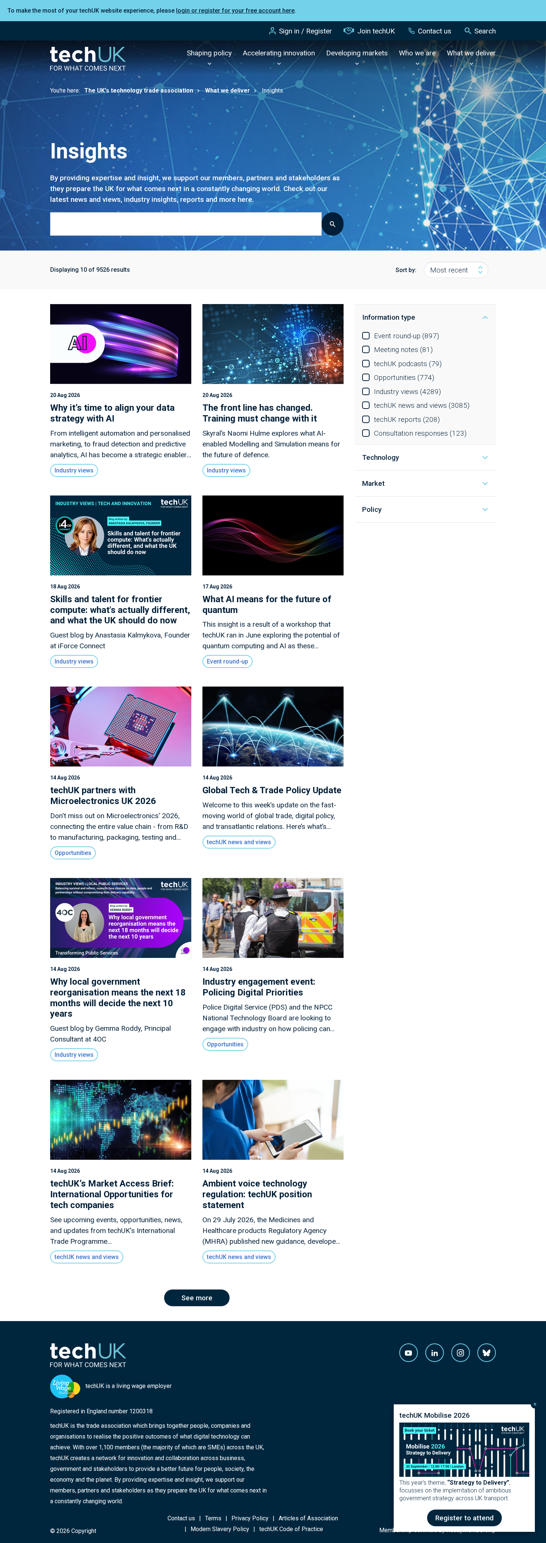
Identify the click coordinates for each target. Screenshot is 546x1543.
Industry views (407, 391)
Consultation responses (420, 433)
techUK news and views (421, 405)
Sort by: (406, 270)
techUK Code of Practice (291, 1529)
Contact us (434, 31)
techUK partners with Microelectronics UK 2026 (103, 795)
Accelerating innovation (279, 53)
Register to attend (464, 1518)
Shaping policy (209, 53)
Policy (371, 509)
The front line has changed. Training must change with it (259, 413)
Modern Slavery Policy (220, 1529)
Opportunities (404, 377)
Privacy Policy (250, 1518)
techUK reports (407, 419)
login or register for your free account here (235, 10)
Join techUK (376, 31)
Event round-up (406, 336)
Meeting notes (403, 349)
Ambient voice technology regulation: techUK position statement (257, 1194)
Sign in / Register (305, 31)
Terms (213, 1518)
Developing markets (357, 53)
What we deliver (471, 53)
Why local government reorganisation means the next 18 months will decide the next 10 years (118, 998)
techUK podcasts (408, 363)
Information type (388, 317)
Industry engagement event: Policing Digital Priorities (258, 987)
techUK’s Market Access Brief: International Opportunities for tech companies (112, 1194)
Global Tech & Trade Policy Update (271, 790)
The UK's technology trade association (138, 90)
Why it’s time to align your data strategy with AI (112, 413)
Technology (380, 457)
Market (373, 483)
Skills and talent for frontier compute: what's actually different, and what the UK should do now (120, 610)
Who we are (417, 53)
